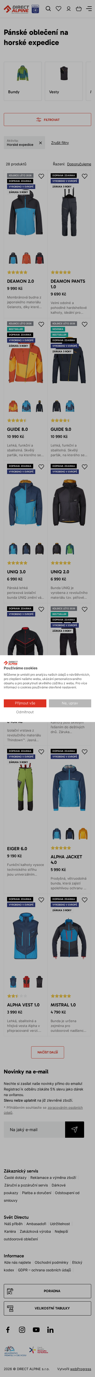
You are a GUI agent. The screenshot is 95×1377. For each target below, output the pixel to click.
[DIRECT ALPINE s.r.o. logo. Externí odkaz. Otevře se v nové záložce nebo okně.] (11, 663)
